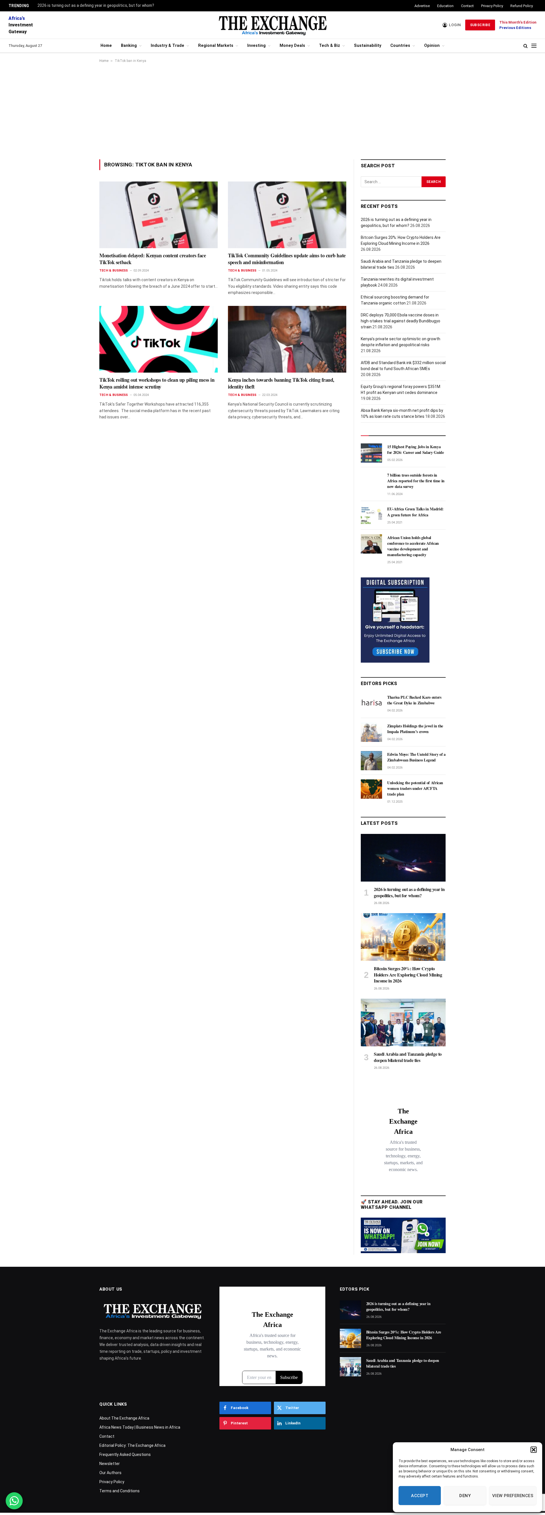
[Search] (525, 45)
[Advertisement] (272, 111)
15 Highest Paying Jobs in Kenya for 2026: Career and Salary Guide (415, 449)
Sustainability (367, 45)
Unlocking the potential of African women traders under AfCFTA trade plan (415, 788)
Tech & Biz (329, 45)
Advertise (422, 6)
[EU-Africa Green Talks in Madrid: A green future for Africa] (371, 515)
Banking (129, 45)
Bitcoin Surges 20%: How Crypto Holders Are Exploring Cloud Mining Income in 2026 (408, 974)
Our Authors (110, 1472)
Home (106, 45)
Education (445, 6)
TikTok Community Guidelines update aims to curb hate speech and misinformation (287, 259)
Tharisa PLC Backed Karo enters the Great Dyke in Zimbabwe (414, 700)
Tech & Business (113, 270)
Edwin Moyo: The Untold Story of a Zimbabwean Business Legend (416, 757)
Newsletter (109, 1463)
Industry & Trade (167, 45)
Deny (465, 1495)
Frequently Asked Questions (125, 1454)
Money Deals (292, 45)
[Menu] (533, 45)
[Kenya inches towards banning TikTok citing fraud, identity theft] (287, 339)
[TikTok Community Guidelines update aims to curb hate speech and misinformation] (287, 214)
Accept (419, 1495)
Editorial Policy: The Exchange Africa (132, 1445)
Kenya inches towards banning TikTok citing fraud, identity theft (281, 383)
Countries (400, 45)
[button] (533, 1450)
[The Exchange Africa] (272, 25)
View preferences (512, 1495)
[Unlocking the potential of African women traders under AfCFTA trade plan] (371, 789)
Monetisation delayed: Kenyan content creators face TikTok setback (152, 259)
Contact (467, 6)
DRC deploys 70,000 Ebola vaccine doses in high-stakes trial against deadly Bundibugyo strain (400, 321)
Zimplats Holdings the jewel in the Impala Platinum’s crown (415, 728)
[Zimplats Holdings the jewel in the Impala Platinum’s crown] (371, 732)
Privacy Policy (492, 6)
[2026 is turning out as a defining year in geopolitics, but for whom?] (403, 858)
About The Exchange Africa (124, 1418)
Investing (256, 45)
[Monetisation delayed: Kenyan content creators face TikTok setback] (158, 214)
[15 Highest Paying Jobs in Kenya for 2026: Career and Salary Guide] (371, 453)
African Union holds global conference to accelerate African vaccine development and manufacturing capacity (413, 546)
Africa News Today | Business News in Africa (139, 1427)
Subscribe (480, 25)
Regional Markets (215, 45)
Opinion (432, 45)
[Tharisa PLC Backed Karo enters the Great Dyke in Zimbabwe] (371, 703)
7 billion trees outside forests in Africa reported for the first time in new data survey (416, 480)
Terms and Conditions (119, 1491)
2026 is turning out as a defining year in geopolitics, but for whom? (95, 5)
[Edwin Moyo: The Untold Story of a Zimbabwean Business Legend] (371, 760)
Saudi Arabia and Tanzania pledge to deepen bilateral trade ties (408, 1057)
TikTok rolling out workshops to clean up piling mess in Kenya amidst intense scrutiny (156, 383)
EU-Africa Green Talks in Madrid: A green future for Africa (415, 511)
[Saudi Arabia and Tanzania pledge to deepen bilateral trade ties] (403, 1022)
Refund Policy (521, 6)
